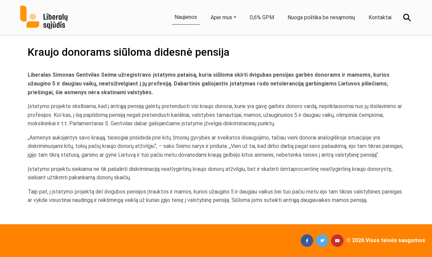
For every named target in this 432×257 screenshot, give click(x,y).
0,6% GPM (262, 17)
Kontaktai (380, 17)
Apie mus (221, 17)
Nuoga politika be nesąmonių (321, 17)
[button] (307, 240)
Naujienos (185, 17)
